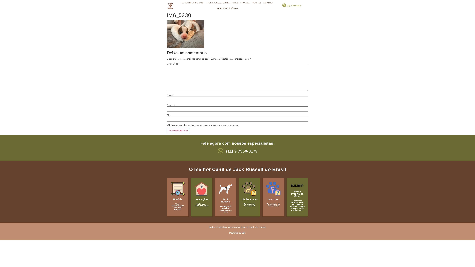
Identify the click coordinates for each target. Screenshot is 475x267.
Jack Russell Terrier (218, 3)
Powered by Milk (237, 233)
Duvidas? (268, 3)
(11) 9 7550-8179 (294, 6)
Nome (170, 95)
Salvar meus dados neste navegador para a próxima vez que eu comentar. (204, 125)
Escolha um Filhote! (193, 3)
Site (169, 115)
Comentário (173, 64)
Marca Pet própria (227, 8)
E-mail (171, 105)
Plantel (257, 3)
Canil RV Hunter (241, 3)
